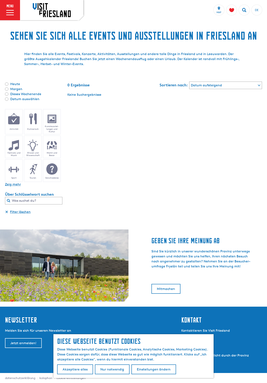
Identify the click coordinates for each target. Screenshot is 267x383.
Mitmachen (166, 289)
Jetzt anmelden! (23, 343)
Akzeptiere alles (75, 369)
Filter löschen (20, 212)
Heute (15, 84)
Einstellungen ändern (154, 369)
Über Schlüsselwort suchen (29, 194)
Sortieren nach (174, 85)
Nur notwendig (112, 369)
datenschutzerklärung (20, 378)
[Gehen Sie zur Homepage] (52, 10)
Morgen (16, 89)
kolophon (45, 378)
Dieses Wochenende (25, 94)
